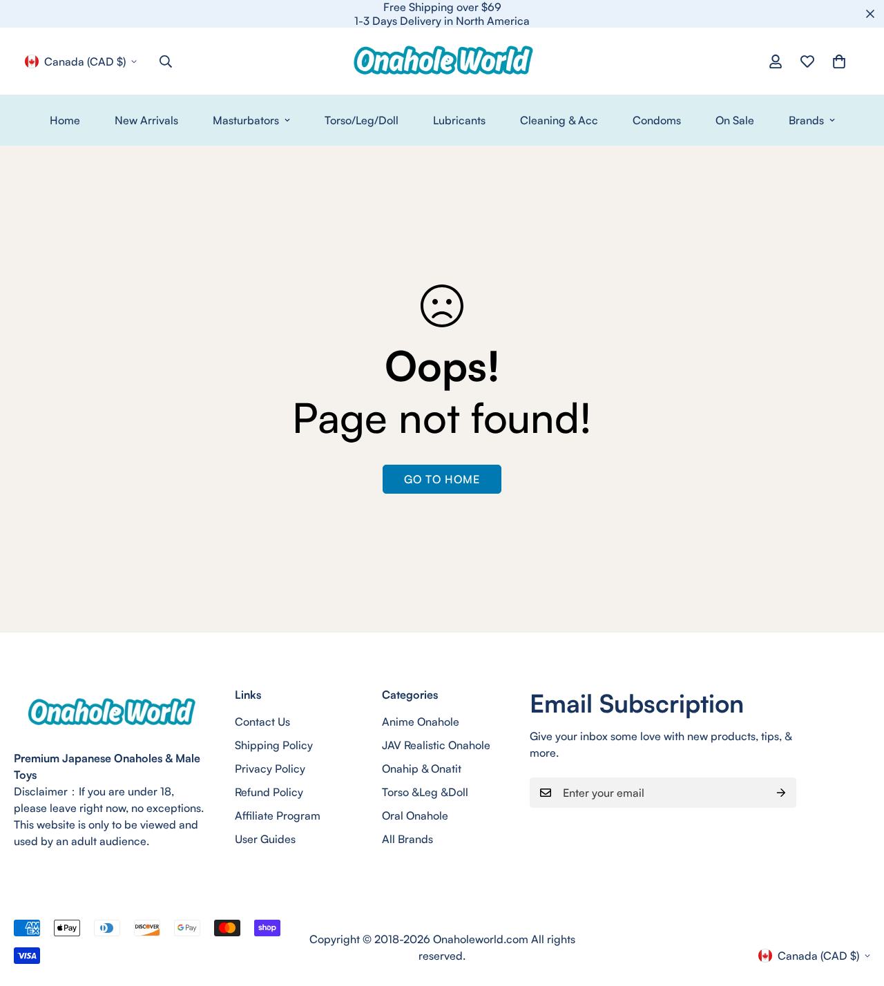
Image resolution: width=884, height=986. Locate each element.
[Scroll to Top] (857, 911)
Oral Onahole (415, 815)
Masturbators (246, 120)
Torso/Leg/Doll (361, 120)
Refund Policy (269, 792)
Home (65, 120)
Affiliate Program (277, 815)
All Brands (407, 839)
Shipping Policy (274, 745)
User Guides (265, 839)
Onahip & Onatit (421, 768)
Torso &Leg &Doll (425, 792)
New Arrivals (146, 120)
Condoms (657, 120)
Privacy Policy (270, 768)
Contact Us (262, 721)
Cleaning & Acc (559, 120)
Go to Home (442, 479)
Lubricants (459, 120)
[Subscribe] (781, 792)
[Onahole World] (442, 61)
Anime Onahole (420, 721)
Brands (806, 120)
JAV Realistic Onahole (436, 745)
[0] (839, 61)
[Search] (166, 61)
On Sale (734, 120)
